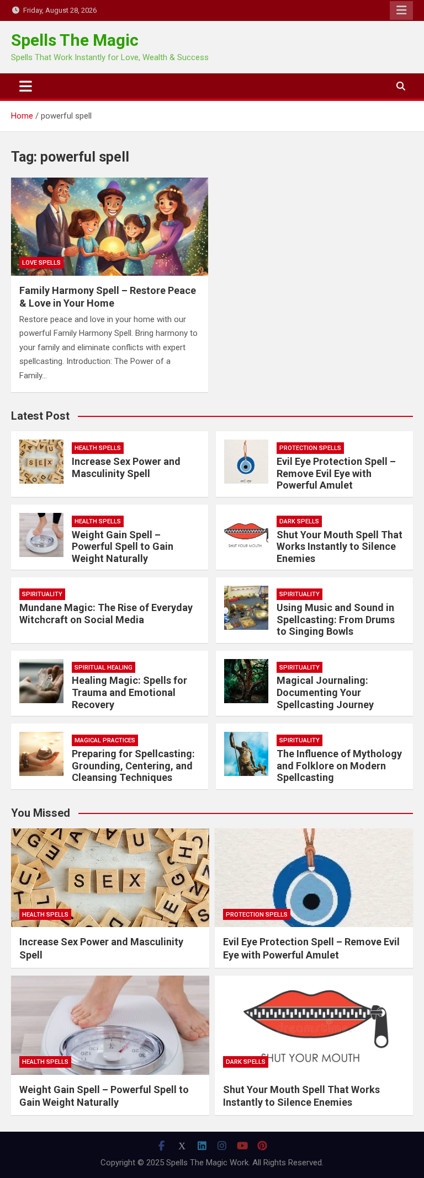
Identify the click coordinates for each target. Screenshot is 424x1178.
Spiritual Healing (103, 667)
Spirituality (42, 594)
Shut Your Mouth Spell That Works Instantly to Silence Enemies (339, 546)
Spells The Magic (75, 40)
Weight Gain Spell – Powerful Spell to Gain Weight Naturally (122, 546)
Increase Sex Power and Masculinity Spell (126, 467)
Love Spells (41, 262)
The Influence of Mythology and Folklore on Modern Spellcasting (339, 765)
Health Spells (98, 448)
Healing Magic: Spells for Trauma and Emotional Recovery (129, 692)
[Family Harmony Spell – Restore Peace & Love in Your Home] (109, 227)
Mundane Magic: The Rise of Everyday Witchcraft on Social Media (106, 613)
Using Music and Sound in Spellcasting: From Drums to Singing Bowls (336, 619)
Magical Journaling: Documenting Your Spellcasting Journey (325, 692)
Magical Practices (105, 740)
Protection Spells (310, 448)
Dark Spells (299, 521)
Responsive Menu (401, 10)
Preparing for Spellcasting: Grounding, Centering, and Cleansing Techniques (133, 765)
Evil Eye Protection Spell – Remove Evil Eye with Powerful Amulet (336, 473)
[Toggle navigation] (25, 86)
